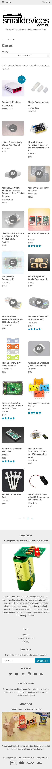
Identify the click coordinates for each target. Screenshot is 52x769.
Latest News (26, 535)
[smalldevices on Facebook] (16, 674)
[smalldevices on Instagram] (29, 674)
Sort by (5, 51)
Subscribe (42, 660)
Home (4, 39)
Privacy (26, 641)
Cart (48, 2)
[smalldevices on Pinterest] (22, 674)
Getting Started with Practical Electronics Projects (26, 541)
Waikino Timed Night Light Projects (26, 709)
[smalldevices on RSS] (41, 674)
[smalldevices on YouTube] (35, 674)
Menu (8, 2)
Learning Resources (26, 638)
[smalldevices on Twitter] (10, 674)
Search (26, 634)
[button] (34, 245)
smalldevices (24, 757)
